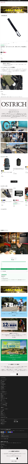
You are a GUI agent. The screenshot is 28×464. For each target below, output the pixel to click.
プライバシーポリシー (3, 416)
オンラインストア (5, 43)
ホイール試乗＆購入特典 (4, 404)
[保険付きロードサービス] (14, 347)
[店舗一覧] (14, 237)
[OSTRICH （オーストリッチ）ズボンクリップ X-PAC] (6, 196)
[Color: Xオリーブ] (15, 167)
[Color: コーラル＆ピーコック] (16, 167)
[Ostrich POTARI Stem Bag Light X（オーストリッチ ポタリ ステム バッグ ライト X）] (18, 166)
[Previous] (24, 13)
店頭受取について (3, 413)
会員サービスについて (3, 380)
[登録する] (17, 458)
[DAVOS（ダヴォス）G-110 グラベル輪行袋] (6, 167)
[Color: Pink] (18, 200)
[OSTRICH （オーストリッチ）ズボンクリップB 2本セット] (18, 197)
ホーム (1, 43)
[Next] (26, 13)
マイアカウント (2, 390)
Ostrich (8, 43)
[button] (14, 261)
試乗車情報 (2, 395)
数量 (1, 54)
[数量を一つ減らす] (1, 56)
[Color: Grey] (15, 200)
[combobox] (14, 4)
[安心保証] (14, 248)
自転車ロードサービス (3, 394)
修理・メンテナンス (3, 400)
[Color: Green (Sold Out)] (26, 200)
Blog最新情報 (2, 387)
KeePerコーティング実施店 (4, 403)
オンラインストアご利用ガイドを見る (4, 438)
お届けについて (2, 412)
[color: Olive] (3, 170)
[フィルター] (1, 271)
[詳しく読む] (14, 126)
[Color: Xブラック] (13, 167)
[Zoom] (27, 41)
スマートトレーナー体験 (4, 405)
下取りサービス (2, 399)
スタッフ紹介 (2, 385)
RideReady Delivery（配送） (4, 398)
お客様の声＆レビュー (3, 386)
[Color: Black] (26, 167)
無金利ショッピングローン (4, 393)
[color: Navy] (3, 200)
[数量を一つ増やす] (4, 56)
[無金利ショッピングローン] (14, 325)
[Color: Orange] (27, 167)
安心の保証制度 (2, 381)
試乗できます (2, 382)
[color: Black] (1, 170)
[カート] (25, 2)
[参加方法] (14, 137)
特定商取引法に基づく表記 (4, 417)
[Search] (26, 4)
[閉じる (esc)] (27, 449)
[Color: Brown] (16, 200)
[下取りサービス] (14, 304)
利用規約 (2, 411)
